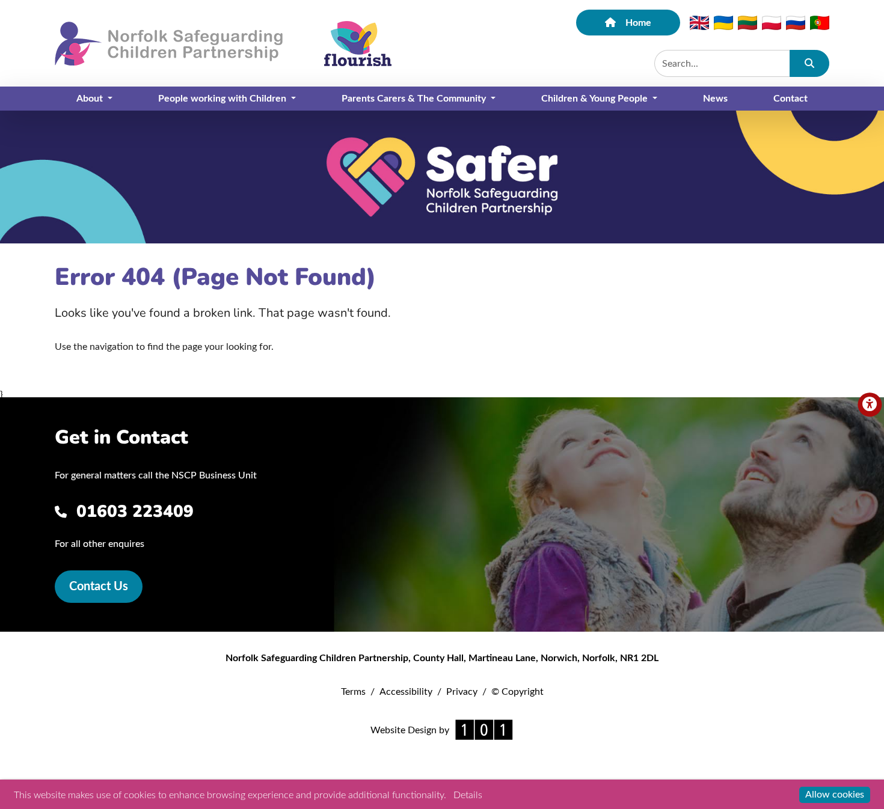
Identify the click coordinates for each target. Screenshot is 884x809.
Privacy (461, 692)
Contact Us (98, 587)
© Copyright (517, 692)
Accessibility (405, 692)
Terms (353, 692)
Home (638, 23)
